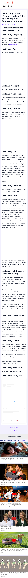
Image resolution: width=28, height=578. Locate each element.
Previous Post (14, 427)
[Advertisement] (14, 70)
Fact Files (6, 6)
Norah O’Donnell (13, 44)
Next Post (14, 430)
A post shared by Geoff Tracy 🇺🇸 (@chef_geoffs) (14, 420)
